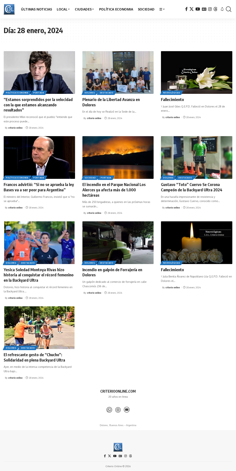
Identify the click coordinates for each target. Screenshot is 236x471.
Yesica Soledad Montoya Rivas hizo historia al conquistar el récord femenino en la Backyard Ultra (39, 275)
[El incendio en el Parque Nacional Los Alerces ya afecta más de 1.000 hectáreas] (118, 157)
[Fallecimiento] (196, 72)
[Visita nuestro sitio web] (118, 410)
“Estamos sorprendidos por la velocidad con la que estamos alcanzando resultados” (38, 104)
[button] (228, 9)
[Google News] (204, 9)
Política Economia (17, 93)
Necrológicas (171, 93)
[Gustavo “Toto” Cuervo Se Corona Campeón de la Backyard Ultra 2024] (196, 157)
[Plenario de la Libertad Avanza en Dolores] (118, 72)
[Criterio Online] (9, 9)
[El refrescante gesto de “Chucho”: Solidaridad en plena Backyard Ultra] (39, 327)
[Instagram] (210, 9)
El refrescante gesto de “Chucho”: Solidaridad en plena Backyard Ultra (34, 357)
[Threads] (215, 9)
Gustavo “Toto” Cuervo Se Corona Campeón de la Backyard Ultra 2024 (191, 187)
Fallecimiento (172, 99)
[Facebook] (186, 9)
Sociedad (90, 178)
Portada (38, 93)
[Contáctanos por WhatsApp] (109, 410)
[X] (192, 9)
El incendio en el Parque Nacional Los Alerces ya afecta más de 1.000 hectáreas (114, 189)
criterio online (15, 127)
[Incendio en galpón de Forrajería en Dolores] (118, 242)
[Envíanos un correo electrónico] (127, 410)
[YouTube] (198, 9)
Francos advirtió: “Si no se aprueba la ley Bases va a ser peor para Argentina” (39, 187)
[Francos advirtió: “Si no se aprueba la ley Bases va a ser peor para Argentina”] (39, 157)
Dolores (90, 93)
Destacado (106, 93)
